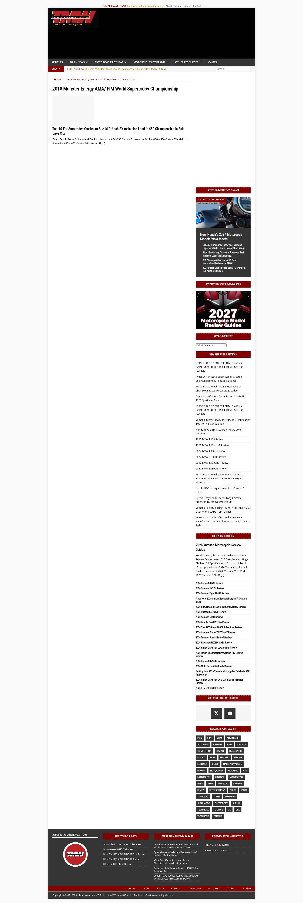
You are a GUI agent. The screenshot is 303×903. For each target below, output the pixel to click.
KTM (245, 770)
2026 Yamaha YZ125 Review (210, 588)
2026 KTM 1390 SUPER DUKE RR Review (121, 859)
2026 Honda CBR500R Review (210, 661)
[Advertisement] (178, 34)
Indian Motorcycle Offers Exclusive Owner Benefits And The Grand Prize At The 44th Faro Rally (222, 521)
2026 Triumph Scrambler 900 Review (214, 637)
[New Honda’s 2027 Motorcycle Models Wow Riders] (223, 225)
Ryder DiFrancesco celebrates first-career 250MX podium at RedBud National (175, 854)
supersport (221, 803)
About (169, 6)
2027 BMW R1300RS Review (212, 462)
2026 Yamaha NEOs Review (209, 617)
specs (233, 790)
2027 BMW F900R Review (210, 451)
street (216, 796)
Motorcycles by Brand (149, 62)
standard (202, 796)
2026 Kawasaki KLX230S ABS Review (214, 642)
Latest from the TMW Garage (223, 190)
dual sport (235, 750)
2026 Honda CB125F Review (209, 583)
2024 (219, 738)
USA (238, 809)
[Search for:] (233, 68)
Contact (197, 6)
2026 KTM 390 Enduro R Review (117, 864)
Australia (202, 744)
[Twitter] (216, 713)
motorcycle (236, 777)
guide (215, 763)
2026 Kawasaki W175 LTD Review (118, 849)
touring (218, 809)
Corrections (194, 888)
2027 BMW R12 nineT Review (212, 445)
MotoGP (220, 777)
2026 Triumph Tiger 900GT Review (212, 593)
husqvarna (216, 770)
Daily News (77, 62)
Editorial (187, 6)
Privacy (177, 6)
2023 (209, 738)
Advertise (130, 888)
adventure (233, 738)
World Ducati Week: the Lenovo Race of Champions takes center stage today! (172, 861)
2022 (199, 738)
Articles (57, 62)
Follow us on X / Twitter (217, 844)
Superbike (230, 796)
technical (203, 809)
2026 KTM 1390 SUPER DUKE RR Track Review (124, 854)
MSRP (200, 783)
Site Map (247, 888)
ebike (212, 757)
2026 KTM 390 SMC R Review (210, 688)
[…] (103, 143)
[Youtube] (229, 713)
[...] (222, 575)
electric (224, 757)
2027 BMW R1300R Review (211, 468)
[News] (73, 111)
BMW (229, 744)
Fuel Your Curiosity (223, 536)
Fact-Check (214, 888)
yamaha (218, 816)
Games (212, 62)
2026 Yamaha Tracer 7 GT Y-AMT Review (215, 632)
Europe (238, 757)
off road (223, 783)
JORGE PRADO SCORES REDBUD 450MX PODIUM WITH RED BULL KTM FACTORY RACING (219, 367)
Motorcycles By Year (109, 62)
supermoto (203, 803)
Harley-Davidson (232, 763)
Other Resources (186, 62)
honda (201, 770)
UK (229, 809)
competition (204, 750)
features (202, 763)
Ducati (201, 757)
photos (237, 783)
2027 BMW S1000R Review (211, 457)
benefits (217, 744)
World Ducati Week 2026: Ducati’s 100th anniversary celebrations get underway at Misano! (219, 478)
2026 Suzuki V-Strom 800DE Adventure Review (219, 627)
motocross (203, 777)
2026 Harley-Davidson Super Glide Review (122, 844)
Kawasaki (233, 770)
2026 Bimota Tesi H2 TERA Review (213, 622)
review (200, 790)
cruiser (220, 750)
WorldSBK (203, 816)
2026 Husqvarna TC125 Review (211, 612)
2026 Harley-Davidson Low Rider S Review (216, 647)
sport (244, 790)
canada (241, 744)
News (210, 783)
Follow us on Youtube (216, 850)
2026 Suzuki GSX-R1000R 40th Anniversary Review (221, 606)
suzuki (236, 803)
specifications (217, 790)
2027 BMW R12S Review (210, 439)
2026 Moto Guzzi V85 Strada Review (214, 666)
